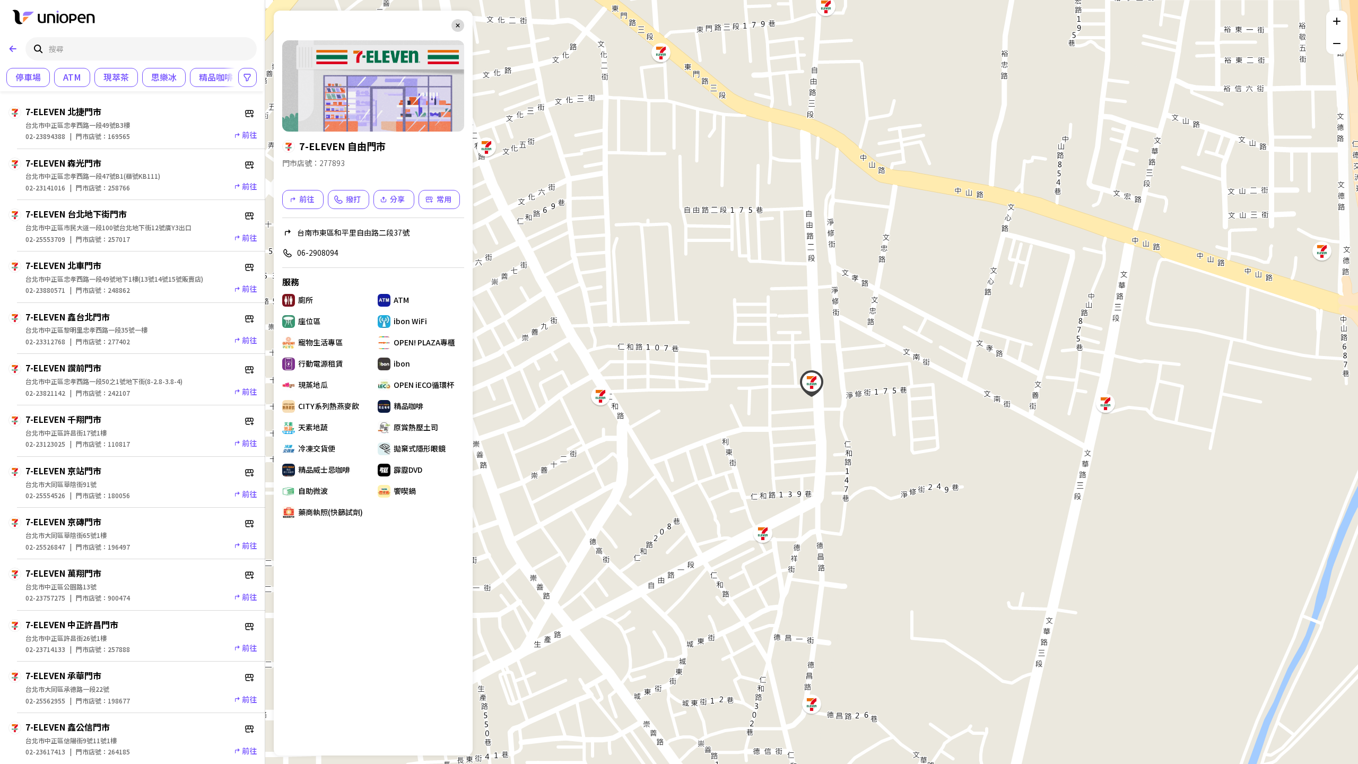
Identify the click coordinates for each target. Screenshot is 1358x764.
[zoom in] (1336, 21)
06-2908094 (317, 252)
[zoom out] (1336, 43)
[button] (486, 147)
